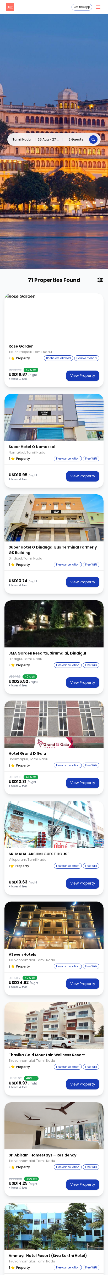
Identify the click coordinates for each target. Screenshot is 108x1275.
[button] (54, 316)
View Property (82, 375)
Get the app (82, 7)
